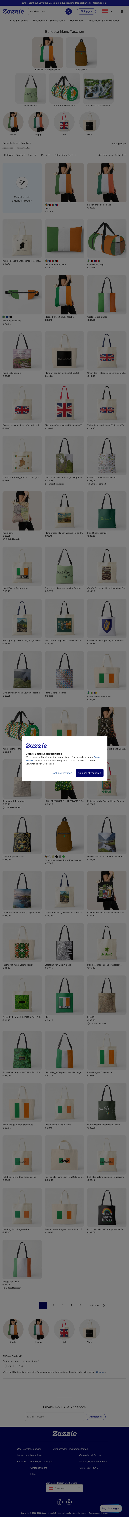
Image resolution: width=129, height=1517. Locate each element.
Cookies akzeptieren (89, 773)
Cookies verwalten (62, 773)
